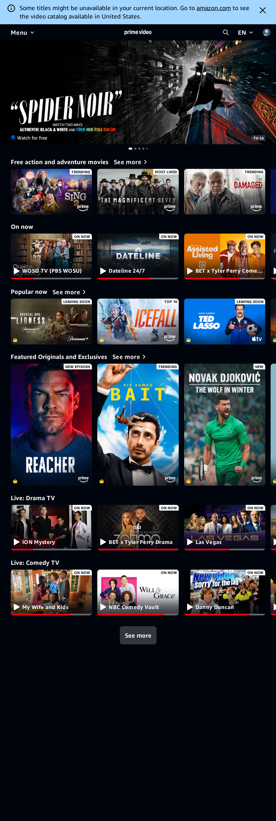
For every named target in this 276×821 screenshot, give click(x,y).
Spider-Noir (138, 92)
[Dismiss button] (262, 10)
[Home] (138, 32)
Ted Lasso (224, 321)
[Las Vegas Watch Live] (224, 528)
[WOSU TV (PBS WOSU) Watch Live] (51, 256)
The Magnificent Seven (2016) (137, 192)
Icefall (137, 321)
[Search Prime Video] (225, 32)
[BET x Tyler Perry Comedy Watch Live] (224, 256)
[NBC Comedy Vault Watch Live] (137, 592)
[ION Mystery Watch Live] (51, 528)
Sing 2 (51, 192)
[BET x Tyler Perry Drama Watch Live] (137, 528)
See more (138, 635)
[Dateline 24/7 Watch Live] (137, 256)
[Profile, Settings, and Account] (266, 32)
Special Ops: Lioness (51, 321)
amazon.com (214, 7)
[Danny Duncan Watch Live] (224, 592)
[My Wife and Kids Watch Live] (51, 592)
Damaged (224, 192)
